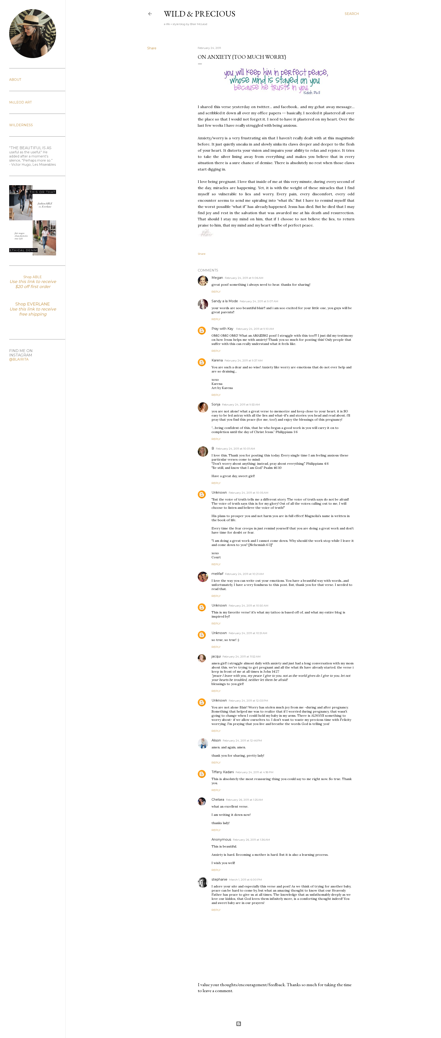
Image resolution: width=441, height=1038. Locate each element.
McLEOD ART (20, 102)
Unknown (219, 492)
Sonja (216, 404)
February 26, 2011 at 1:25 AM (244, 799)
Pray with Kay (223, 329)
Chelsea (218, 799)
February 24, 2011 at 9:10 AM (255, 328)
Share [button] (151, 48)
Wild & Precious (199, 13)
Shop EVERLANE (32, 304)
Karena (217, 360)
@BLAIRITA (18, 359)
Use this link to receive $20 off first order (32, 284)
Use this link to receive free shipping (32, 312)
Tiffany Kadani (223, 772)
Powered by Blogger (256, 1023)
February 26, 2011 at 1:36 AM (251, 839)
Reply (216, 291)
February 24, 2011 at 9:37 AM (244, 360)
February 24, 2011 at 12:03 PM (248, 700)
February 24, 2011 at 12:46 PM (242, 740)
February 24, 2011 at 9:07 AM (259, 301)
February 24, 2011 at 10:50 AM (248, 605)
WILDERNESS (21, 125)
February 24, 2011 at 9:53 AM (241, 404)
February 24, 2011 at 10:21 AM (244, 574)
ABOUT (15, 80)
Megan (217, 278)
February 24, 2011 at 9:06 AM (244, 278)
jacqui (216, 656)
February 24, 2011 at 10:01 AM (235, 448)
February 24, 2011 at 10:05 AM (248, 492)
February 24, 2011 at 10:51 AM (248, 633)
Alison (216, 740)
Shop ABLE (32, 277)
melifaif (217, 574)
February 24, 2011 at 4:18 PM (254, 772)
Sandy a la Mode (225, 301)
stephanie (219, 879)
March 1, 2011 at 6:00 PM (245, 879)
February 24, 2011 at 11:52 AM (241, 656)
